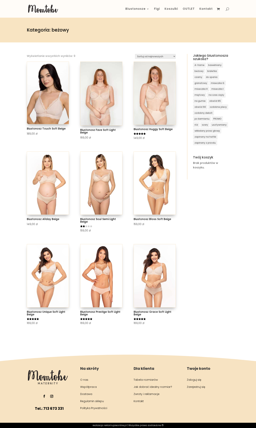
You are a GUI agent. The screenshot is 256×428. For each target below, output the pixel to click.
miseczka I (217, 88)
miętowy (200, 94)
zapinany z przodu (205, 142)
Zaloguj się (194, 380)
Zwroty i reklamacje (146, 394)
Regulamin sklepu (92, 401)
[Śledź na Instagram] (52, 396)
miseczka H (201, 88)
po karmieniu (202, 118)
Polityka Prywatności (93, 408)
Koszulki (171, 9)
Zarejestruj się (196, 387)
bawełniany (215, 65)
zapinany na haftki (205, 136)
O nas (84, 380)
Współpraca (88, 387)
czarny (198, 77)
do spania (211, 77)
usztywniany (219, 124)
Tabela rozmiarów (146, 380)
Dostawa (86, 394)
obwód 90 (200, 107)
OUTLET (189, 9)
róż (196, 124)
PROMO (217, 118)
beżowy (199, 71)
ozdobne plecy (218, 107)
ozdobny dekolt (204, 113)
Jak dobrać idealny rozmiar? (153, 387)
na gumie (200, 100)
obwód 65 (215, 100)
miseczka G (217, 83)
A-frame (199, 65)
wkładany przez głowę (207, 130)
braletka (212, 71)
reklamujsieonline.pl (115, 425)
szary (205, 124)
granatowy (201, 83)
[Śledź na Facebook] (44, 396)
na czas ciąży (216, 94)
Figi (157, 9)
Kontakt (206, 9)
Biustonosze (135, 9)
